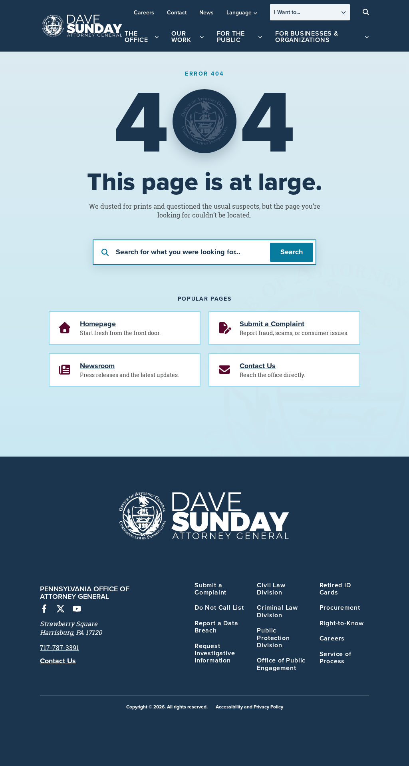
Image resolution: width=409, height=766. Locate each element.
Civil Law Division (271, 588)
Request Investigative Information (215, 653)
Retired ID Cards (335, 588)
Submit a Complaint (210, 588)
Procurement (340, 607)
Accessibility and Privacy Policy (249, 706)
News (206, 12)
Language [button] (239, 12)
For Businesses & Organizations (306, 36)
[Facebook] (44, 609)
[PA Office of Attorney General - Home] (82, 26)
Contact (177, 12)
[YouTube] (77, 609)
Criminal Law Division (277, 611)
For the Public (231, 36)
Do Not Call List (219, 607)
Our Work (181, 36)
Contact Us (58, 661)
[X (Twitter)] (60, 609)
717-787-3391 (59, 647)
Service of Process (335, 657)
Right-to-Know (342, 623)
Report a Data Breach (216, 626)
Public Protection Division (273, 638)
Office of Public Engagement (281, 664)
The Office (136, 36)
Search (291, 252)
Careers (144, 12)
